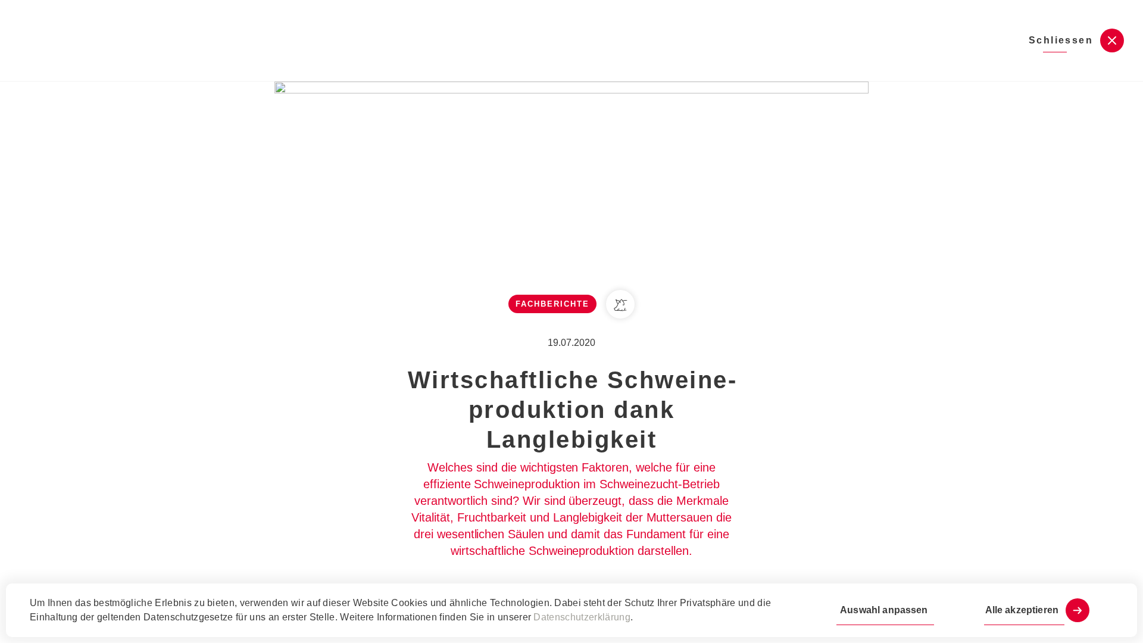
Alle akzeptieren (1021, 610)
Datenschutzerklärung (581, 617)
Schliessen (1061, 40)
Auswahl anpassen (883, 610)
